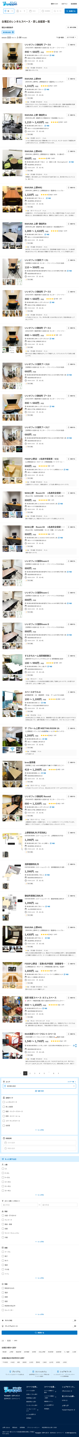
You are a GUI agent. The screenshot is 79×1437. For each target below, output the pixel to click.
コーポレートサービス (31, 1410)
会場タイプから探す (31, 1394)
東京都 (9, 1340)
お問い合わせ (6, 1427)
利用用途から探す (31, 1398)
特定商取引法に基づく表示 (49, 1427)
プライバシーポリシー (33, 1427)
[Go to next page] (58, 1073)
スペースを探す (30, 1390)
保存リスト (54, 4)
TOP (3, 1340)
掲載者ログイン (48, 1401)
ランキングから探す (31, 1405)
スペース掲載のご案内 (49, 1391)
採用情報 (22, 1427)
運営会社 (14, 1427)
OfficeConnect (66, 1391)
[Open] (12, 11)
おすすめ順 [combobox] (70, 37)
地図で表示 (41, 1091)
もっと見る (41, 1130)
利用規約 (28, 1418)
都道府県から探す (31, 1401)
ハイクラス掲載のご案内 (49, 1397)
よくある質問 (30, 1414)
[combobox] (22, 11)
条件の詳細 (73, 27)
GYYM (64, 1400)
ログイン (65, 4)
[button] (39, 1102)
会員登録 (74, 4)
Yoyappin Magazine (67, 1410)
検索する (72, 11)
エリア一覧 (71, 1082)
